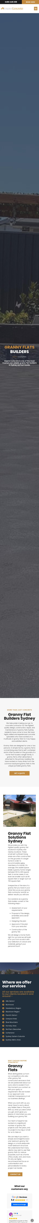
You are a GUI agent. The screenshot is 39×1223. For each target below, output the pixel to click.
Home (15, 357)
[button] (35, 8)
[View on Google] (11, 1214)
